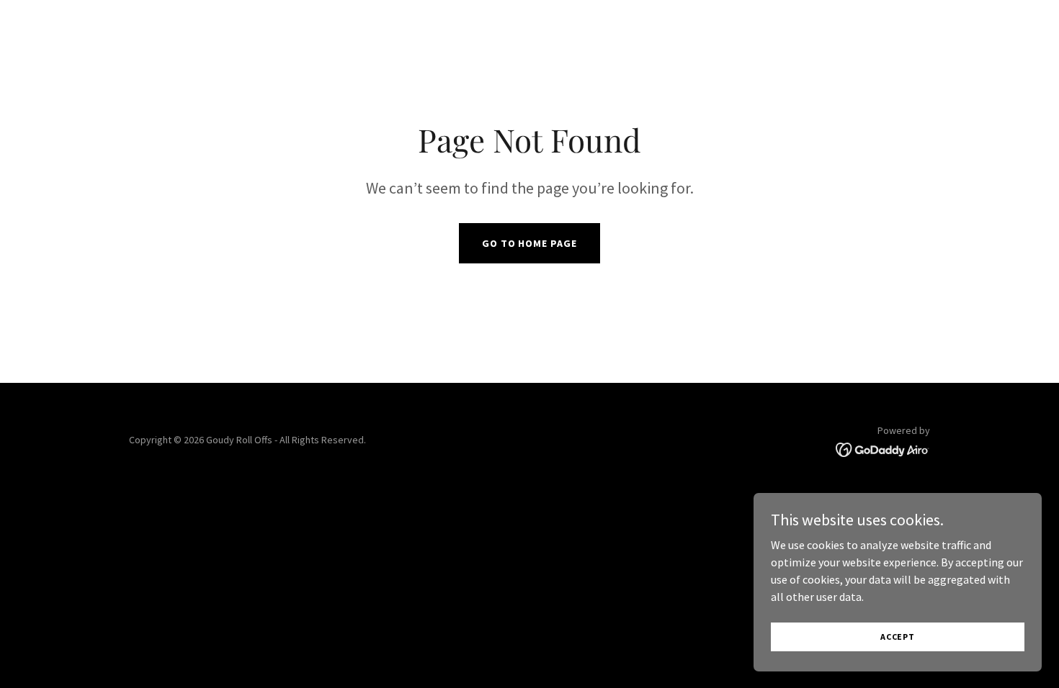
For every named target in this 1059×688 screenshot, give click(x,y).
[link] (883, 448)
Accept (897, 636)
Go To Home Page (530, 243)
